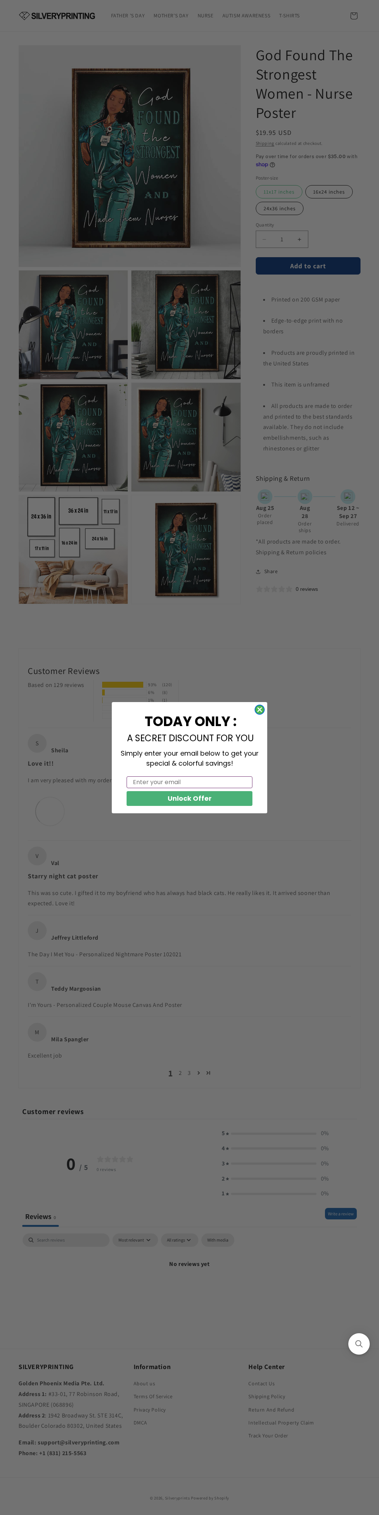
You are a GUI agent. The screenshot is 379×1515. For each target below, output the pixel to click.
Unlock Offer (190, 798)
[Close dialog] (259, 709)
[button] (359, 1344)
